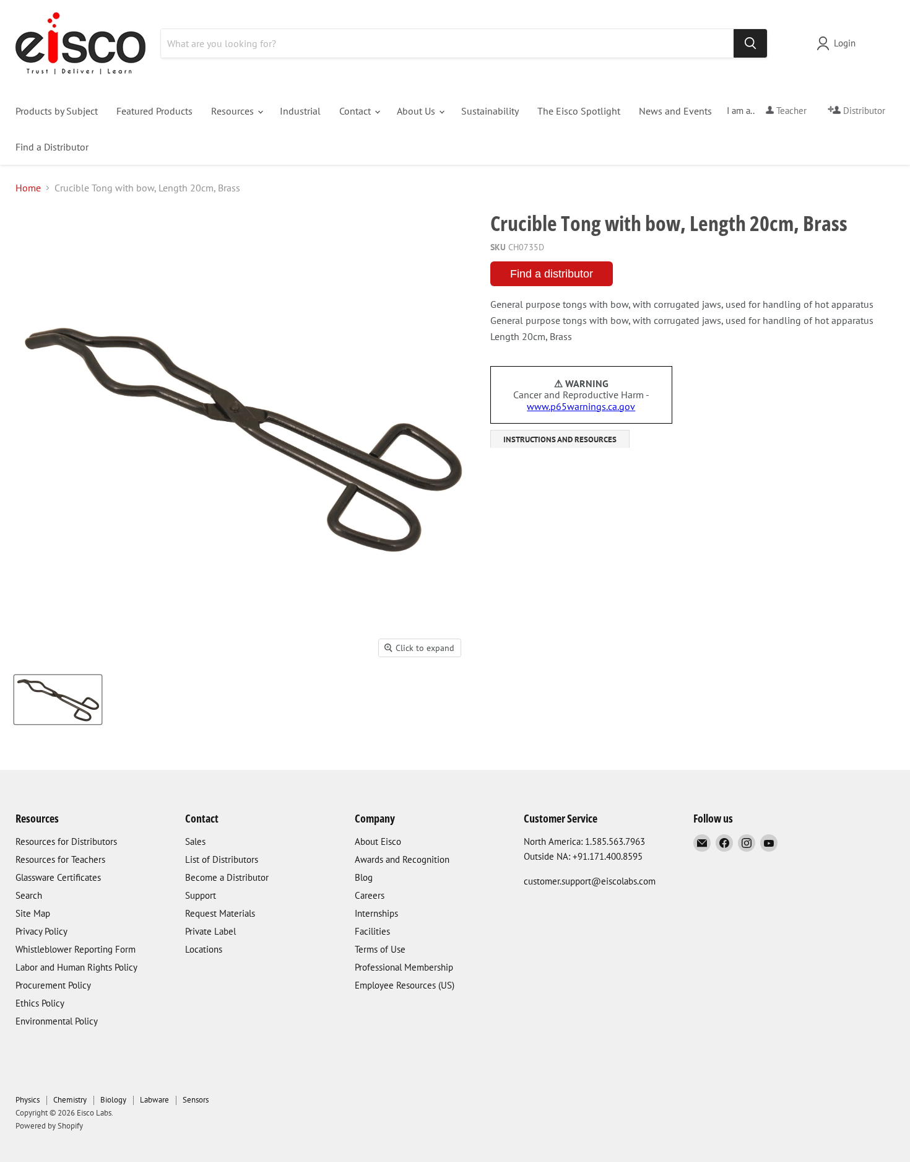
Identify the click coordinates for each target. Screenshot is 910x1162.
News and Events (675, 111)
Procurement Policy (53, 985)
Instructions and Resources (560, 439)
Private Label (210, 931)
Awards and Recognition (402, 859)
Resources (233, 111)
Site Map (32, 913)
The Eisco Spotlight (578, 111)
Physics (27, 1099)
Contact (356, 111)
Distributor (863, 110)
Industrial (300, 111)
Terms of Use (380, 949)
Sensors (196, 1099)
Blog (364, 877)
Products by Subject (56, 111)
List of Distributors (221, 859)
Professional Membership (404, 967)
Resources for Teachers (60, 859)
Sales (195, 841)
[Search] (750, 43)
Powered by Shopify (49, 1125)
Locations (203, 949)
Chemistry (70, 1099)
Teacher (790, 110)
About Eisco (378, 841)
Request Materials (220, 913)
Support (200, 895)
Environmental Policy (56, 1021)
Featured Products (154, 111)
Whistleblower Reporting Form (75, 949)
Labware (154, 1099)
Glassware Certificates (58, 877)
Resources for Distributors (66, 841)
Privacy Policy (41, 931)
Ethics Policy (39, 1003)
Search (28, 895)
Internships (376, 913)
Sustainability (490, 111)
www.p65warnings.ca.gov (581, 406)
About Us (417, 111)
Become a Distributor (227, 877)
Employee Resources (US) (404, 985)
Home (28, 187)
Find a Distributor (52, 147)
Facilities (372, 931)
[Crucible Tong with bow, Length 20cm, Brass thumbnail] (58, 699)
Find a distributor (551, 274)
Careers (369, 895)
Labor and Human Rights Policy (76, 967)
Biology (113, 1099)
